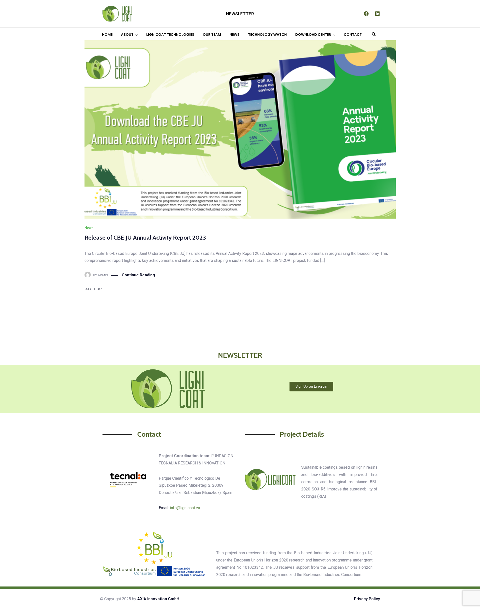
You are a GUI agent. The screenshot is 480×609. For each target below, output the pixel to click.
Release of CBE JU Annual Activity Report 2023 (145, 237)
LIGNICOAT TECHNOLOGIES (170, 34)
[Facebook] (366, 14)
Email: (179, 507)
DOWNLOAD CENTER (313, 34)
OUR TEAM (212, 34)
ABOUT (127, 34)
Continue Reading (138, 275)
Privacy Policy (367, 598)
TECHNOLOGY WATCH (267, 34)
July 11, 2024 (93, 289)
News (89, 228)
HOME (107, 34)
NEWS (235, 34)
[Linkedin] (377, 14)
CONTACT (353, 34)
